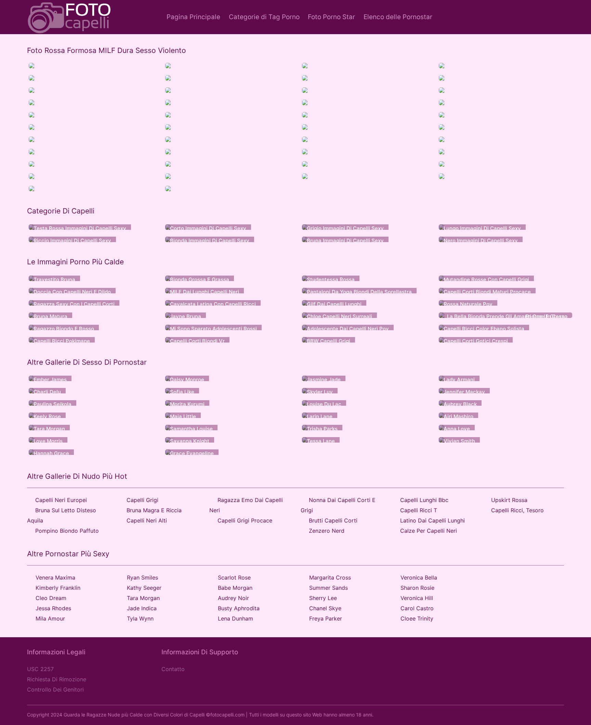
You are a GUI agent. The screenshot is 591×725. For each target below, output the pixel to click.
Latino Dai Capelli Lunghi (432, 520)
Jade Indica (142, 608)
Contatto (173, 669)
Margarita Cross (330, 577)
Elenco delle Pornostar (398, 17)
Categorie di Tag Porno (264, 17)
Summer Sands (328, 587)
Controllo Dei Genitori (55, 689)
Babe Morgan (235, 587)
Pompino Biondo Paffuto (67, 530)
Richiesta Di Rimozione (56, 679)
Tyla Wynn (140, 618)
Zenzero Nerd (326, 530)
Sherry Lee (323, 598)
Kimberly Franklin (58, 587)
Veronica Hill (416, 598)
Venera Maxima (55, 577)
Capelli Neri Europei (61, 500)
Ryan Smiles (142, 577)
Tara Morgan (143, 598)
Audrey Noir (233, 598)
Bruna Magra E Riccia (154, 510)
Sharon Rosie (417, 587)
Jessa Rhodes (53, 608)
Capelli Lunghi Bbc (424, 500)
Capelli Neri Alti (147, 520)
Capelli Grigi (142, 500)
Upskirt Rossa (509, 500)
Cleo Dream (51, 598)
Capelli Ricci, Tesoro (517, 510)
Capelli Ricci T (418, 510)
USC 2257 (40, 669)
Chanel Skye (325, 608)
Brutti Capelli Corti (333, 520)
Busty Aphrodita (239, 608)
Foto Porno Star (331, 17)
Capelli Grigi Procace (245, 520)
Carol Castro (417, 608)
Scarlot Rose (234, 577)
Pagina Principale (193, 17)
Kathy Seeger (144, 587)
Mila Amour (50, 618)
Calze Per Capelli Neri (428, 530)
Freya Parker (325, 618)
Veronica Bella (418, 577)
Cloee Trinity (416, 618)
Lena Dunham (235, 618)
